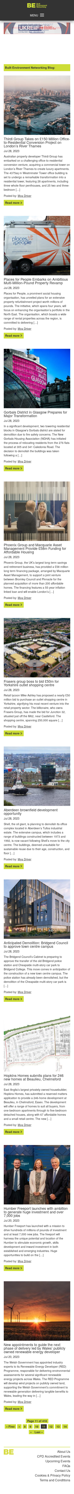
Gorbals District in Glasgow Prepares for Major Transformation (35, 413)
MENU (34, 15)
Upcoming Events (57, 1461)
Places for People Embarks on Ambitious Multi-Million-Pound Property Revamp (36, 280)
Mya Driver (24, 196)
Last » (39, 1432)
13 (58, 1426)
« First (10, 1426)
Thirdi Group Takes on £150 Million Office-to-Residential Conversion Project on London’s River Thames (37, 142)
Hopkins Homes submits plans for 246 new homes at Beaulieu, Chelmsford (34, 1077)
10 (36, 1426)
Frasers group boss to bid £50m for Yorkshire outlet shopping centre (31, 683)
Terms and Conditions (55, 1480)
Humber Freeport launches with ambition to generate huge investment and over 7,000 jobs (36, 1212)
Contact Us (62, 1470)
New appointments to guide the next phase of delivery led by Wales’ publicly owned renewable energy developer (34, 1348)
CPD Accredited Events (53, 1456)
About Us (63, 1451)
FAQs (66, 1465)
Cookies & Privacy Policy (52, 1475)
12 (50, 1426)
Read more (12, 203)
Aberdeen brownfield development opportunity (31, 811)
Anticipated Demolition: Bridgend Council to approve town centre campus (36, 944)
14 (65, 1426)
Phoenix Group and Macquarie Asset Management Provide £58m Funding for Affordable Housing (35, 548)
